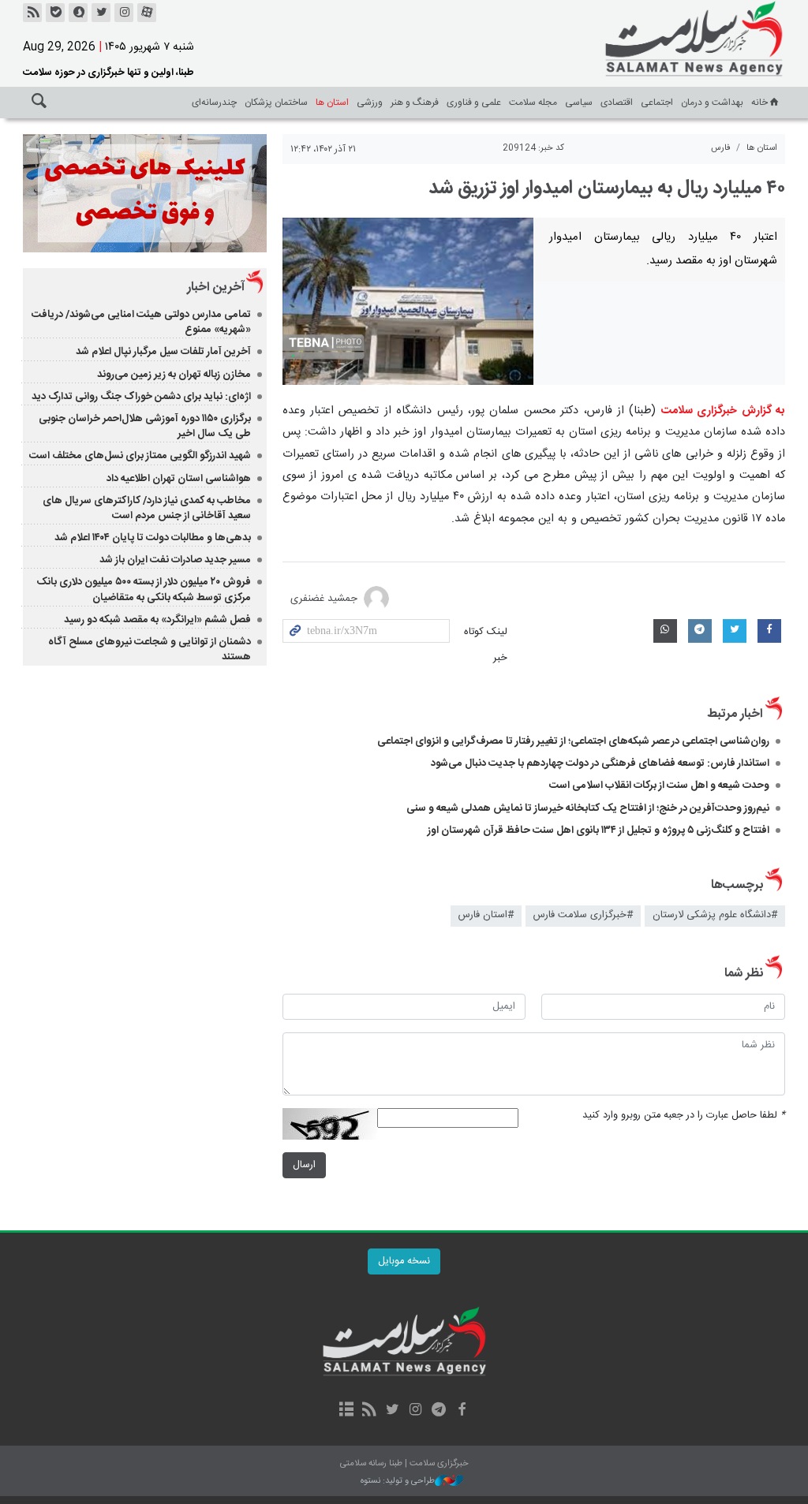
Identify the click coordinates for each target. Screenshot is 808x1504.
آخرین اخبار (216, 287)
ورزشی (370, 102)
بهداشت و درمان (712, 102)
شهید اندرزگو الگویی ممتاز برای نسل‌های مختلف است (140, 456)
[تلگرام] (438, 1411)
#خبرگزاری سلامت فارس (583, 915)
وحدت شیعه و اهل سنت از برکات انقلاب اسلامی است (659, 785)
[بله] (55, 12)
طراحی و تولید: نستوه (398, 1481)
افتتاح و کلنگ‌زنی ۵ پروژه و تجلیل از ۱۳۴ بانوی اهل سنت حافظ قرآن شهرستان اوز (598, 830)
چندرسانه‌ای (214, 102)
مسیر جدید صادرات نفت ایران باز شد (175, 560)
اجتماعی (657, 102)
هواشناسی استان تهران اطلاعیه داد (179, 478)
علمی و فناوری (474, 102)
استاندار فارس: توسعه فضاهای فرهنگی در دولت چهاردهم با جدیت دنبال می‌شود (600, 763)
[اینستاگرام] (123, 12)
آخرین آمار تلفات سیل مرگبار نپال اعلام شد (163, 351)
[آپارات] (146, 12)
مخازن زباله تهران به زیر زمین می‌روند (174, 374)
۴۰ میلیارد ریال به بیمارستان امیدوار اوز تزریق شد (606, 188)
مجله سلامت (533, 102)
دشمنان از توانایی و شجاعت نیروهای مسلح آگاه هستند (149, 649)
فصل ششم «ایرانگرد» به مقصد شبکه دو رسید (157, 620)
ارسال (304, 1165)
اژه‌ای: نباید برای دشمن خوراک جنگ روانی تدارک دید (141, 396)
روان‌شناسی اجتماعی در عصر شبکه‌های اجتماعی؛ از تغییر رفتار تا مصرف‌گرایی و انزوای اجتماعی (573, 741)
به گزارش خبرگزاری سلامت (723, 410)
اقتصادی (616, 102)
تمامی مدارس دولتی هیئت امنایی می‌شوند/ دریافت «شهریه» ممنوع (141, 322)
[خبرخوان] (32, 12)
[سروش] (78, 12)
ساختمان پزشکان (276, 102)
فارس (721, 147)
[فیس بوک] (461, 1411)
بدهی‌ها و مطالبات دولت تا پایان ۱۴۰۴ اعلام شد (152, 538)
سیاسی (579, 102)
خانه (759, 102)
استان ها (332, 102)
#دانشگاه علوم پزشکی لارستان (715, 915)
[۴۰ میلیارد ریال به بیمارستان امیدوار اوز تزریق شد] (408, 301)
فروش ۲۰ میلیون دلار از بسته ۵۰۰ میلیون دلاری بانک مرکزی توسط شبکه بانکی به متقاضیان (143, 589)
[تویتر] (101, 12)
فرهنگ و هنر (415, 102)
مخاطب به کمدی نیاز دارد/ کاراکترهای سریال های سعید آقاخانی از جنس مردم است (147, 508)
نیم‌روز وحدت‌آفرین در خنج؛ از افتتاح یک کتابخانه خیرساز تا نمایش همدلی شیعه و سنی (587, 808)
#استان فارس (486, 915)
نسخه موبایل (404, 1261)
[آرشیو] (346, 1411)
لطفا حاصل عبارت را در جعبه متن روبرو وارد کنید (683, 1115)
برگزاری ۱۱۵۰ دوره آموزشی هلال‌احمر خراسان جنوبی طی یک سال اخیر (145, 426)
